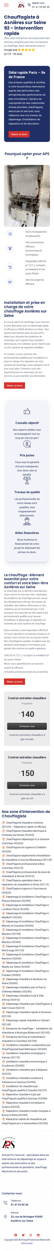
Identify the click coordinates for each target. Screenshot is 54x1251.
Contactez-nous (27, 726)
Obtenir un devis (19, 134)
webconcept (27, 1243)
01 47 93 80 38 (41, 6)
